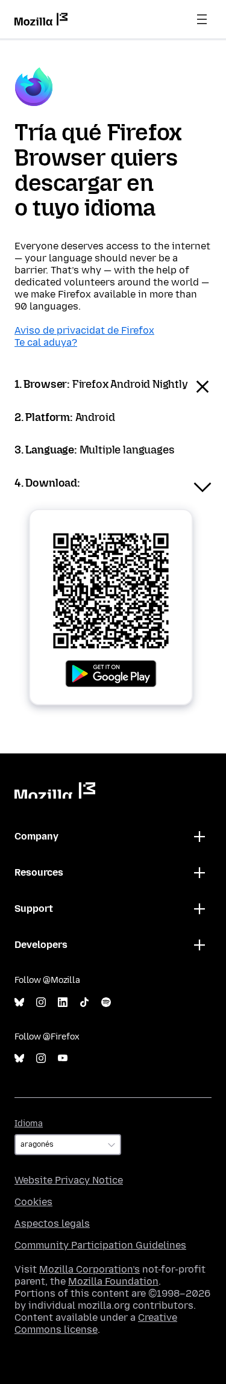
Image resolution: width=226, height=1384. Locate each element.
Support (33, 908)
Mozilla (54, 790)
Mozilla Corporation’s (89, 1269)
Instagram (41, 1002)
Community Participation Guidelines (100, 1245)
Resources (38, 872)
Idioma (28, 1123)
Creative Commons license (95, 1323)
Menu (202, 19)
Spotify (106, 1002)
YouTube (62, 1058)
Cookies (33, 1202)
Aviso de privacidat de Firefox (84, 330)
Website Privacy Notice (68, 1180)
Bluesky (19, 1002)
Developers (40, 944)
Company (36, 836)
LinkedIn (62, 1002)
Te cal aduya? (45, 342)
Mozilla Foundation (113, 1281)
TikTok (84, 1002)
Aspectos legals (52, 1223)
